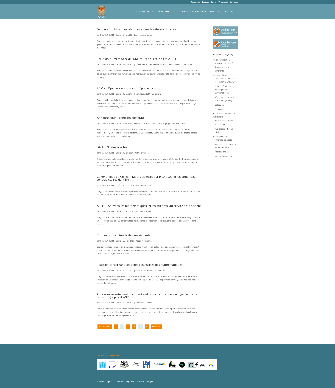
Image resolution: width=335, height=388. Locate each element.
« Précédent (104, 326)
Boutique (205, 2)
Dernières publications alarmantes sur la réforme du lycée (136, 29)
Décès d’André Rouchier (113, 147)
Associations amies (143, 35)
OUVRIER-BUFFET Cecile (110, 35)
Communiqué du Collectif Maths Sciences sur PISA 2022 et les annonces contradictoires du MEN (146, 178)
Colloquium (219, 104)
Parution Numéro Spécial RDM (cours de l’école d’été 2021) (136, 59)
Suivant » (156, 326)
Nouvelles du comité (224, 63)
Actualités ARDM (143, 94)
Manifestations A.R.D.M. (193, 12)
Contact (226, 12)
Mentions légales (104, 381)
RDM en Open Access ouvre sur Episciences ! (126, 88)
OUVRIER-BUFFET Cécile (110, 302)
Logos (150, 381)
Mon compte (195, 2)
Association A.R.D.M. (144, 12)
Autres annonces (142, 153)
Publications (187, 64)
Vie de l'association (221, 59)
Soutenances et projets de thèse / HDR (168, 123)
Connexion (234, 2)
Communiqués (159, 270)
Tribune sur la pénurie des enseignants (123, 235)
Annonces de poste (142, 123)
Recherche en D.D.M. (166, 12)
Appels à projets (222, 151)
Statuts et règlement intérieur (130, 381)
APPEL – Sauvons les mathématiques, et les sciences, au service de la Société (149, 206)
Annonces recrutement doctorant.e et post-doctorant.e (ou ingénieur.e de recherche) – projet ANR (147, 295)
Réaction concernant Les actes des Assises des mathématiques (139, 265)
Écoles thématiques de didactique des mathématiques (158, 64)
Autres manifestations (224, 120)
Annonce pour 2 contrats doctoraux (121, 118)
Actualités (214, 12)
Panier (213, 2)
